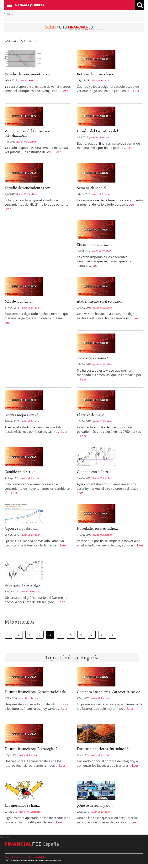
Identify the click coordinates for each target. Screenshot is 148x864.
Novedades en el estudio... (97, 528)
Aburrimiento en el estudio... (100, 301)
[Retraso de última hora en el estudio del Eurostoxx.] (96, 59)
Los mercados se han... (22, 805)
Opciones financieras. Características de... (110, 691)
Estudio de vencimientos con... (29, 74)
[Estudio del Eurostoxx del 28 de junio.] (96, 116)
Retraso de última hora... (96, 74)
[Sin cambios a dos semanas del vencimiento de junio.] (96, 229)
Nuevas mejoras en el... (23, 415)
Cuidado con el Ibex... (94, 471)
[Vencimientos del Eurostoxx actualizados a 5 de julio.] (24, 116)
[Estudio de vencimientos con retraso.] (24, 172)
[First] (8, 635)
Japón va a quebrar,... (21, 528)
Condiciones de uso (15, 857)
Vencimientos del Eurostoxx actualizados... (27, 133)
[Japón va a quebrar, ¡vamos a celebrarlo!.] (24, 513)
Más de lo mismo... (19, 301)
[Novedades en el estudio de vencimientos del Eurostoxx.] (96, 513)
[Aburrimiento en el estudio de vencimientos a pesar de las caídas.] (96, 286)
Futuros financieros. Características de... (37, 691)
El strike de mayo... (92, 415)
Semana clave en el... (93, 187)
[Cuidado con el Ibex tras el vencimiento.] (96, 456)
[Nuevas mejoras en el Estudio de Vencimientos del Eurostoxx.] (24, 400)
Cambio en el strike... (21, 471)
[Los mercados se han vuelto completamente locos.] (24, 790)
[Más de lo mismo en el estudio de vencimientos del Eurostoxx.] (24, 286)
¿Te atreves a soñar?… (93, 358)
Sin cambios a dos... (92, 244)
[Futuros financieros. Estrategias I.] (24, 733)
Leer (65, 91)
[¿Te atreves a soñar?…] (96, 343)
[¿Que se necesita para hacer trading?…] (96, 790)
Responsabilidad (37, 857)
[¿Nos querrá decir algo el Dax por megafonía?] (24, 570)
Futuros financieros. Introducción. (104, 748)
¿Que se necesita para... (95, 805)
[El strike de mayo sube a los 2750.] (96, 400)
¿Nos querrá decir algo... (24, 585)
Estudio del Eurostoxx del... (99, 131)
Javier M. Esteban (28, 80)
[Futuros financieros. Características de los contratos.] (24, 676)
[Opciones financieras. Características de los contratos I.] (96, 676)
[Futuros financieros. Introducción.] (96, 733)
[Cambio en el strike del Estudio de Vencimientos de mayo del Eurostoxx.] (24, 456)
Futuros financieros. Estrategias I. (31, 748)
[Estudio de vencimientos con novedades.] (24, 59)
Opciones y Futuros (29, 5)
